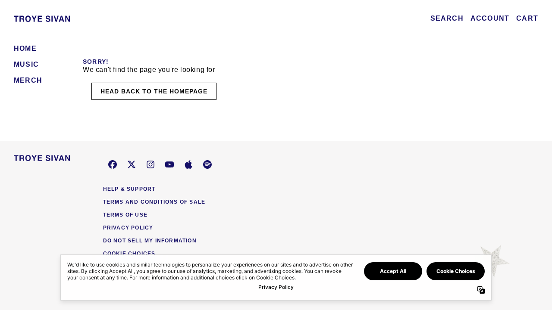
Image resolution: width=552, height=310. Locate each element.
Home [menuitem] (25, 48)
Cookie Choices (129, 254)
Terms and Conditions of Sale (154, 202)
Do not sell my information (150, 241)
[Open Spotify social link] (207, 164)
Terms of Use (125, 215)
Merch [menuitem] (28, 80)
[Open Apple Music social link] (188, 164)
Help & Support (129, 189)
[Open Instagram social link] (150, 164)
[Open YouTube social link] (169, 164)
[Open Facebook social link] (112, 164)
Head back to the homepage (153, 91)
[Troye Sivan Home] (42, 19)
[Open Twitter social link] (131, 164)
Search (447, 18)
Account (489, 18)
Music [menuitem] (26, 64)
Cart (527, 18)
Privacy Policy (128, 228)
